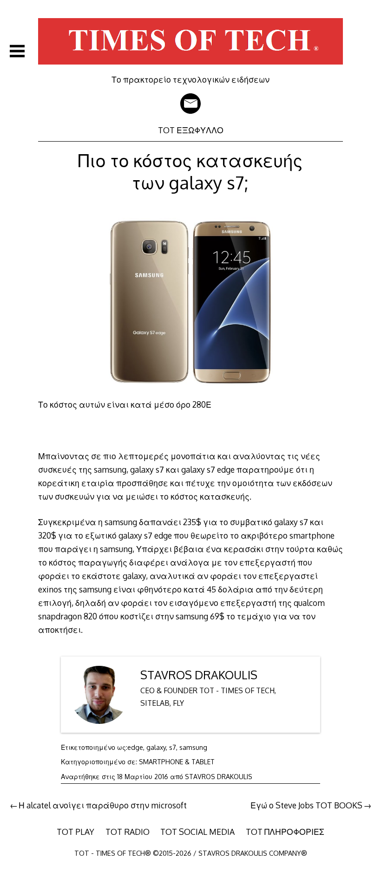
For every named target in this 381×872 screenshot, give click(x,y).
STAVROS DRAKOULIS (198, 675)
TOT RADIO (127, 831)
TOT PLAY (75, 831)
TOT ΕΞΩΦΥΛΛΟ (190, 130)
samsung (193, 747)
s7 (172, 747)
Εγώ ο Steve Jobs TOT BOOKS (306, 805)
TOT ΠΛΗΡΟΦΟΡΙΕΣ (285, 831)
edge (135, 747)
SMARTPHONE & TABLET (177, 762)
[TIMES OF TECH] (190, 67)
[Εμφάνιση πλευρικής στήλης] (17, 51)
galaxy (156, 747)
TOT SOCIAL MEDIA (197, 831)
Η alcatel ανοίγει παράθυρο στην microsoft (103, 805)
